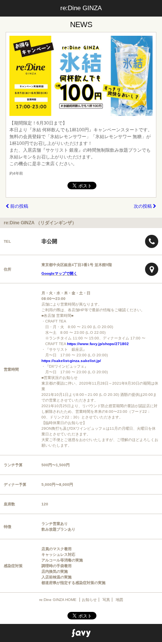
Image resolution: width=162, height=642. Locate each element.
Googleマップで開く (59, 273)
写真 (106, 600)
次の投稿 (143, 206)
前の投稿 (18, 206)
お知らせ (89, 600)
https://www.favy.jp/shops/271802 (98, 344)
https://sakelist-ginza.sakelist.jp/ (71, 361)
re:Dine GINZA (81, 8)
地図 (119, 600)
